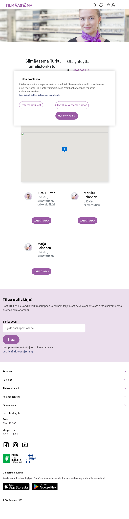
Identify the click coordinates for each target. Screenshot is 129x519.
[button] (113, 5)
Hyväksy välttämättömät (72, 105)
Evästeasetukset (31, 105)
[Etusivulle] (19, 3)
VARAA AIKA (41, 220)
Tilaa (11, 339)
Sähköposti (10, 321)
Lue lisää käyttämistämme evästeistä (39, 95)
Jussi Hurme (46, 192)
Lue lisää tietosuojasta (17, 351)
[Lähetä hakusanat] (95, 5)
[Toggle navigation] (120, 4)
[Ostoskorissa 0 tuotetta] (107, 5)
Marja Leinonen (44, 245)
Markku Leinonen (90, 194)
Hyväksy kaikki (66, 115)
